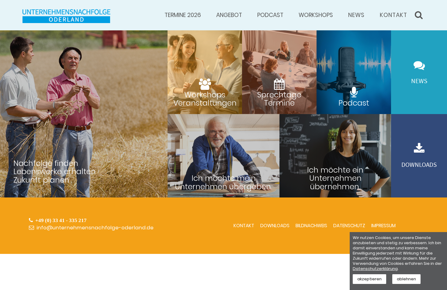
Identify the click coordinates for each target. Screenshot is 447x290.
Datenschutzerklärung (375, 268)
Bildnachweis (311, 225)
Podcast (270, 15)
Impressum (383, 225)
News (356, 15)
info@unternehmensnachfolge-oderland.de (95, 227)
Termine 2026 (183, 15)
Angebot (229, 15)
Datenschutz (349, 225)
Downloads (274, 225)
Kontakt (393, 15)
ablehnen (406, 279)
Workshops (316, 15)
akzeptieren (369, 279)
